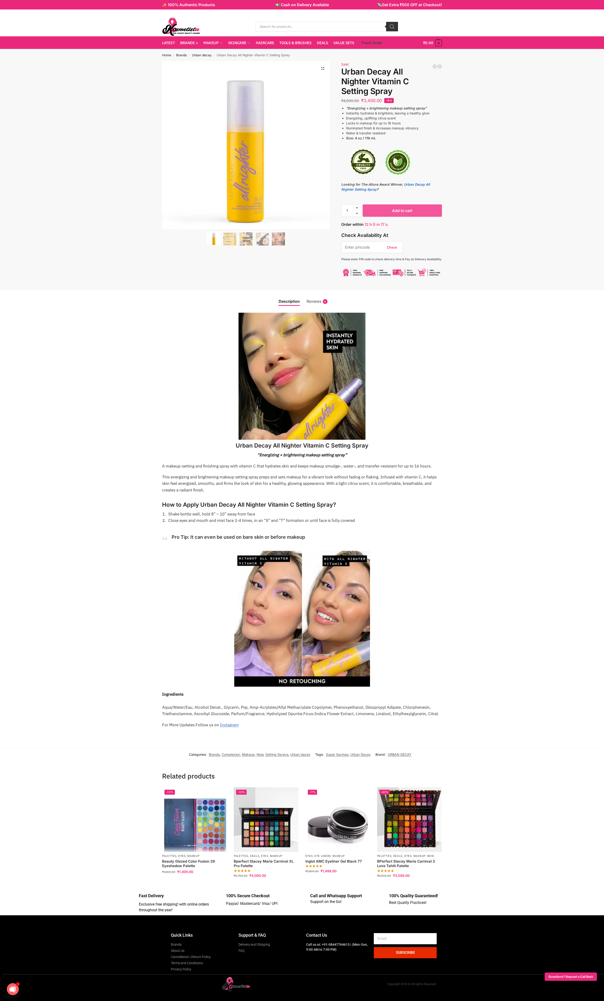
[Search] (392, 26)
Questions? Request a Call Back (570, 976)
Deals (254, 856)
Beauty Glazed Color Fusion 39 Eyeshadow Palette (188, 863)
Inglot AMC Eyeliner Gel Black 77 (333, 861)
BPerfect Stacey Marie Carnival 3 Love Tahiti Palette (406, 863)
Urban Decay (360, 754)
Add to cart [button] (194, 882)
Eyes (182, 856)
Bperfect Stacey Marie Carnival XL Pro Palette (264, 863)
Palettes (169, 856)
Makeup (248, 754)
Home (166, 55)
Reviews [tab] (316, 301)
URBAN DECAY (400, 754)
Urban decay (202, 55)
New (260, 754)
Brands (181, 55)
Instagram (229, 724)
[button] (432, 43)
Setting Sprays (276, 754)
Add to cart (402, 210)
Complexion (231, 754)
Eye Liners (322, 856)
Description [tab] (289, 301)
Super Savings (337, 754)
